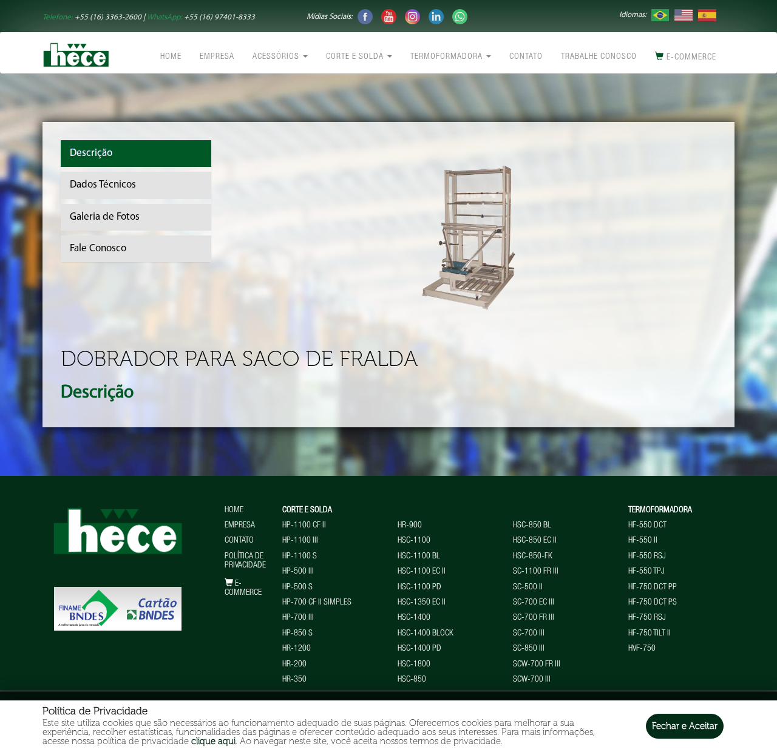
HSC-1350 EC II (422, 602)
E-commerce (690, 57)
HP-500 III (298, 571)
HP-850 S (297, 633)
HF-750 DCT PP (652, 587)
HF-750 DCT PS (652, 602)
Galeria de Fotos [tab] (105, 217)
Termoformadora (447, 57)
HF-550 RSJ (647, 556)
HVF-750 (642, 649)
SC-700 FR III (533, 618)
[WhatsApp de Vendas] (459, 16)
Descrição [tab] (91, 153)
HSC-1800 (414, 664)
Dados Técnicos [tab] (103, 185)
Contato (526, 57)
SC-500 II (528, 587)
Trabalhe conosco (599, 57)
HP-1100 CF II (304, 525)
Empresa (217, 57)
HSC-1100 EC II (422, 571)
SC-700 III (529, 633)
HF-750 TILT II (649, 633)
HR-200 (294, 664)
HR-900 (410, 525)
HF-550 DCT (647, 525)
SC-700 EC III (533, 602)
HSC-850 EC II (535, 541)
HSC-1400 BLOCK (425, 633)
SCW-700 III (532, 680)
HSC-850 (412, 680)
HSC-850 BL (532, 525)
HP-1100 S (299, 556)
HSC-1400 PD (419, 649)
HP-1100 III (300, 541)
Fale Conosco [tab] (98, 248)
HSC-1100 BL (419, 556)
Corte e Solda (356, 57)
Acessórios (277, 57)
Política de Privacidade (245, 561)
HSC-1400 (414, 618)
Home (171, 57)
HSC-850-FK (532, 556)
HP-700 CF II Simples (316, 602)
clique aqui (213, 741)
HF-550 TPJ (646, 571)
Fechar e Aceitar (685, 725)
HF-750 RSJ (647, 618)
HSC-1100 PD (419, 587)
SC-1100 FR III (535, 571)
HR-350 (294, 680)
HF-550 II (642, 541)
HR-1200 (296, 649)
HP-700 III (298, 618)
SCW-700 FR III (536, 664)
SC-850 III (529, 649)
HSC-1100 (414, 541)
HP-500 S (297, 587)
